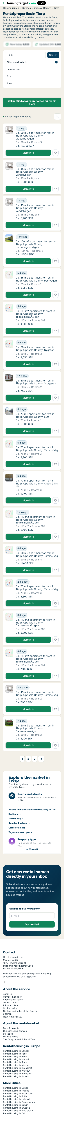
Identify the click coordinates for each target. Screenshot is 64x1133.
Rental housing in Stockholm (17, 1093)
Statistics (8, 1033)
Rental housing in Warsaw (16, 1070)
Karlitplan (14, 814)
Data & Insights (11, 1028)
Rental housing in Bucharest (17, 1068)
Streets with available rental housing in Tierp (33, 809)
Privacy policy (10, 1005)
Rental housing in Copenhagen (19, 1102)
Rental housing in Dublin (15, 1105)
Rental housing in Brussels (16, 1107)
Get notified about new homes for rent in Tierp (32, 102)
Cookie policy (10, 1008)
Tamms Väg (15, 818)
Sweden (26, 8)
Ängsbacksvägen (18, 823)
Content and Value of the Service (20, 1011)
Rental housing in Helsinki (16, 1099)
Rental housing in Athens (16, 1076)
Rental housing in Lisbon (15, 1087)
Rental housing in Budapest (17, 1073)
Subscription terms (13, 999)
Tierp (56, 8)
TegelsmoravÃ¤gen (19, 832)
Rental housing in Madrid (16, 1059)
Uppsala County (42, 8)
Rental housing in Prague (16, 1090)
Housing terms (10, 1036)
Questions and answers (15, 1031)
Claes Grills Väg (17, 827)
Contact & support (12, 996)
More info (28, 152)
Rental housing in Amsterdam (18, 1110)
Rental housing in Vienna (16, 1065)
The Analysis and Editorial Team (19, 1039)
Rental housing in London (16, 1050)
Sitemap (7, 1013)
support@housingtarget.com (18, 965)
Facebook (5, 982)
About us (7, 994)
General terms (10, 1002)
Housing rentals (11, 8)
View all (33, 849)
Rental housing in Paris (15, 1053)
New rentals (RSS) (12, 1016)
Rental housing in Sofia (15, 1096)
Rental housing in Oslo (14, 1113)
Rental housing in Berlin (15, 1056)
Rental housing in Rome (15, 1062)
